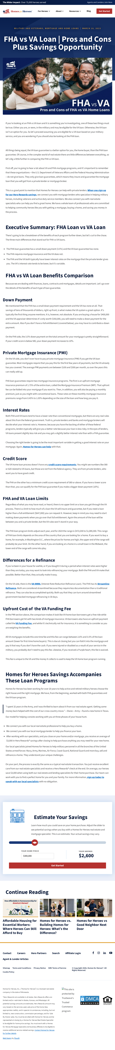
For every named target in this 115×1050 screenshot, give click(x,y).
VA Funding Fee (24, 623)
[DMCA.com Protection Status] (90, 1000)
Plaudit (16, 1038)
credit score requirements (62, 464)
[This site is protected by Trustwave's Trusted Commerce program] (69, 1000)
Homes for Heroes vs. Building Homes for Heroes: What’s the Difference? (55, 927)
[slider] (34, 842)
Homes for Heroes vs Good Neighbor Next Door (92, 925)
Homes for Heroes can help (37, 446)
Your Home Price (30, 851)
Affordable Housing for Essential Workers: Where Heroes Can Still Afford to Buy (20, 927)
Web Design (7, 1038)
